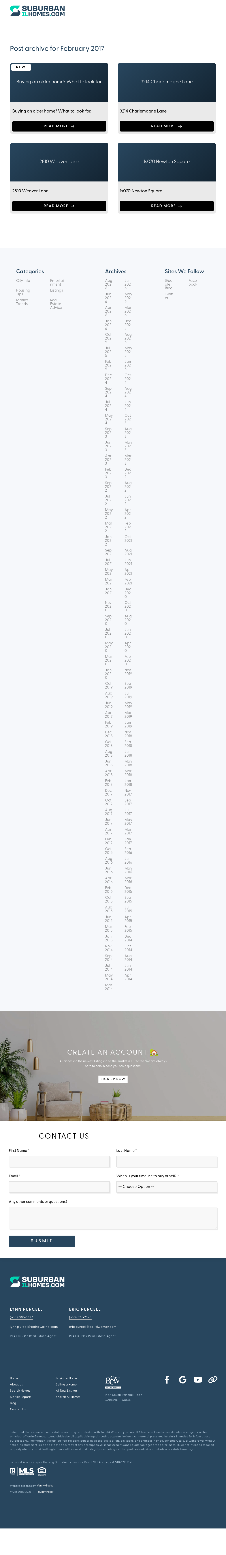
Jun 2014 (128, 967)
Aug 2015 (109, 909)
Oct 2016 (109, 851)
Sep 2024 (108, 392)
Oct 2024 (127, 379)
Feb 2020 (127, 660)
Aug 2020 (128, 620)
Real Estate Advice (56, 304)
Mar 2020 (108, 660)
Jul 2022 (108, 500)
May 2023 (128, 446)
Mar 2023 (128, 460)
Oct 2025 (108, 338)
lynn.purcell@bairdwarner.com (34, 1327)
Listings (56, 290)
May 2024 (109, 419)
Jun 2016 (109, 870)
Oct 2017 (108, 802)
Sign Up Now (113, 1079)
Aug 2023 (128, 433)
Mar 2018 (128, 773)
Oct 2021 (128, 539)
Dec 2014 (128, 938)
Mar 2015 (109, 929)
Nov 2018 (128, 734)
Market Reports (20, 1397)
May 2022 (109, 513)
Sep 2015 (128, 899)
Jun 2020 (127, 633)
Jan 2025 (127, 365)
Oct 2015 (109, 899)
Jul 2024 (108, 406)
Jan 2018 (128, 783)
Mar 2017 (128, 831)
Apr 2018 (109, 773)
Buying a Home (66, 1378)
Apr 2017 (108, 831)
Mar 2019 (128, 715)
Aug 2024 (128, 392)
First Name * (19, 1151)
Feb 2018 (109, 783)
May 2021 (109, 572)
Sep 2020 (108, 620)
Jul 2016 (128, 860)
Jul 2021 (109, 562)
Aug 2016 (109, 860)
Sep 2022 (108, 486)
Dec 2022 (127, 473)
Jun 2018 (109, 763)
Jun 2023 (108, 446)
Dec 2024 (108, 379)
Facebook (192, 282)
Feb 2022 (127, 527)
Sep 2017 (128, 802)
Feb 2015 (128, 929)
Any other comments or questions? (38, 1202)
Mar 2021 (109, 581)
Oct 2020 (127, 606)
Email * (15, 1176)
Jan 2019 (128, 724)
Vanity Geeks (45, 1485)
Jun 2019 (109, 705)
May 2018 (128, 763)
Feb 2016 (109, 890)
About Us (16, 1384)
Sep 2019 (128, 685)
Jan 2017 (128, 841)
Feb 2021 (128, 581)
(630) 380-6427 (21, 1317)
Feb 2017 (108, 841)
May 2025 (128, 352)
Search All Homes (68, 1397)
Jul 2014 (109, 967)
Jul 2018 (128, 753)
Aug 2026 (108, 284)
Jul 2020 (108, 633)
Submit (42, 1241)
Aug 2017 (108, 812)
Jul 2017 (128, 812)
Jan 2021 (109, 591)
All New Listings (66, 1391)
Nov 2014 (109, 948)
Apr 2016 (109, 880)
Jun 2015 (109, 919)
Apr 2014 (128, 977)
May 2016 (128, 870)
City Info (23, 281)
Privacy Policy (45, 1492)
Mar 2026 (128, 311)
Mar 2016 (128, 880)
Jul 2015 (128, 909)
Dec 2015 (128, 890)
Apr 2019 (109, 715)
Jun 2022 (127, 500)
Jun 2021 (128, 562)
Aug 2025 (128, 338)
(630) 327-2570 (80, 1317)
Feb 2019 (109, 724)
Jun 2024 (127, 406)
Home (14, 1378)
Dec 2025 (127, 325)
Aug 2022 (128, 486)
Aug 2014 (128, 958)
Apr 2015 (128, 919)
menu (211, 11)
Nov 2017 (128, 792)
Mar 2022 (108, 527)
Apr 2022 (127, 513)
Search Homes (20, 1391)
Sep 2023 (108, 433)
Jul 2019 (128, 695)
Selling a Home (66, 1384)
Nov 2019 (128, 672)
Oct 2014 (128, 948)
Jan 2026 (108, 325)
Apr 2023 (108, 460)
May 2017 (128, 822)
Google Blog (169, 284)
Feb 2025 (108, 365)
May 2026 (128, 298)
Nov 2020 (108, 606)
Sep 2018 (128, 744)
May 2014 (109, 977)
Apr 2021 (128, 572)
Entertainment (57, 282)
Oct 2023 (127, 419)
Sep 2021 (109, 552)
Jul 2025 (108, 352)
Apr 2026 (108, 311)
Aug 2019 (109, 695)
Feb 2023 (108, 473)
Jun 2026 (108, 298)
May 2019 (128, 705)
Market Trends (22, 302)
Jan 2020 (108, 674)
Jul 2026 (127, 284)
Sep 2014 (109, 958)
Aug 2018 (109, 753)
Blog (13, 1403)
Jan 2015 (109, 938)
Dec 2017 (108, 792)
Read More (56, 126)
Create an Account (55, 1066)
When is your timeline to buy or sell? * (147, 1176)
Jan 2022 (108, 540)
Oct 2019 (109, 685)
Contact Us (18, 1409)
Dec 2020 (127, 593)
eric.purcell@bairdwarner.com (93, 1327)
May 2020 (109, 647)
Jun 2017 (108, 822)
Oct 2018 (109, 744)
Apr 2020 (127, 647)
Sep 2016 (128, 851)
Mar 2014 (109, 987)
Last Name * (126, 1151)
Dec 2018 (109, 734)
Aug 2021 (128, 552)
